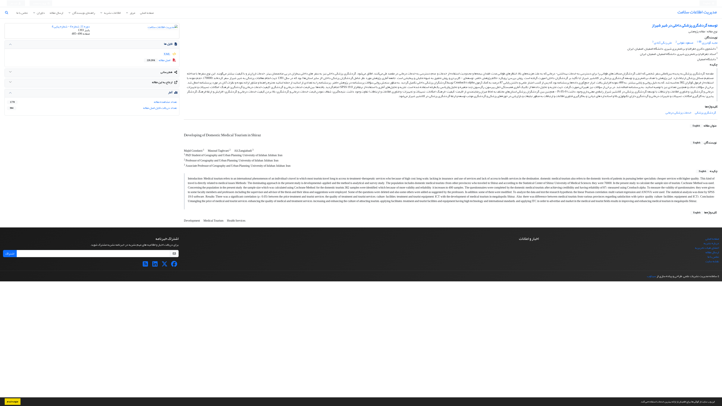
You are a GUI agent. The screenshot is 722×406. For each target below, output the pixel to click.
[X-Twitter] (164, 265)
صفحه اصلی (147, 13)
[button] (639, 402)
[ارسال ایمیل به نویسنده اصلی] (699, 42)
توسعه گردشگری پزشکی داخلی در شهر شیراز (684, 25)
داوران (40, 13)
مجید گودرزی (709, 42)
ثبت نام (14, 3)
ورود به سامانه (39, 3)
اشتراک (9, 253)
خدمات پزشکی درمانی (678, 112)
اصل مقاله (159, 60)
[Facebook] (174, 265)
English (707, 3)
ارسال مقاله (56, 13)
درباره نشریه (711, 243)
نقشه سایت (712, 261)
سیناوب (651, 276)
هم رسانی (166, 72)
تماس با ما (22, 13)
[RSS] (145, 265)
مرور (132, 13)
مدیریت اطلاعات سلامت (697, 12)
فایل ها (168, 44)
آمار (170, 92)
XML (167, 54)
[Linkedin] (154, 265)
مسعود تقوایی (685, 42)
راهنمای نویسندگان (83, 13)
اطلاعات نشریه (112, 13)
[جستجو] (8, 12)
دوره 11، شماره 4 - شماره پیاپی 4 (71, 26)
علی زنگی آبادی (663, 42)
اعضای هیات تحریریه (707, 248)
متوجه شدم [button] (12, 401)
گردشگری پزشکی (705, 112)
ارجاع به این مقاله (162, 82)
